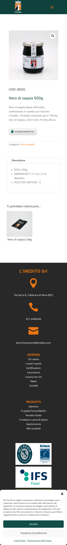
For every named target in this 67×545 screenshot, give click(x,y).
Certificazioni (33, 368)
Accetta (34, 524)
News (33, 381)
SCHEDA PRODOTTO (24, 131)
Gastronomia (33, 424)
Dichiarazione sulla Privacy (39, 540)
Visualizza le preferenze (33, 533)
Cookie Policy (20, 540)
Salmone (33, 406)
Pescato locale (33, 415)
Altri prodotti (27, 144)
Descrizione (18, 160)
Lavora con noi (33, 376)
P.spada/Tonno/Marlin (33, 410)
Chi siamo (33, 359)
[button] (62, 493)
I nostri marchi (33, 363)
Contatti (33, 385)
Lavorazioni (33, 372)
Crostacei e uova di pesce (33, 419)
